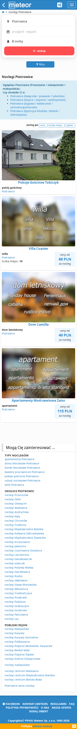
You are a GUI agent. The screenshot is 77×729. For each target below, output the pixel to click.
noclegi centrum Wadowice (22, 671)
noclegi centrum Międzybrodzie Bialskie (30, 675)
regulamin (58, 704)
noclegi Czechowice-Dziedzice (23, 550)
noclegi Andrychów (17, 512)
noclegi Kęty (12, 516)
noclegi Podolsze (15, 601)
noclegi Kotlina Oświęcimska (22, 658)
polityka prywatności (22, 707)
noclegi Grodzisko (16, 610)
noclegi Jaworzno (15, 546)
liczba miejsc (55, 125)
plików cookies (42, 726)
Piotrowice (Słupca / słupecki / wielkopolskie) (38, 100)
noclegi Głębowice (16, 580)
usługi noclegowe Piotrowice (22, 480)
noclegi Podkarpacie (17, 641)
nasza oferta (61, 707)
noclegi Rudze (13, 576)
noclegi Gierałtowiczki (18, 559)
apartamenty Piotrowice (19, 459)
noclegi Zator (13, 499)
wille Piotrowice (14, 484)
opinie (70, 125)
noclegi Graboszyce (17, 606)
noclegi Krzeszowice (17, 542)
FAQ (71, 704)
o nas (45, 707)
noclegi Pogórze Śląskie (19, 654)
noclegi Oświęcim (16, 503)
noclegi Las (12, 619)
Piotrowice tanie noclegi (20, 685)
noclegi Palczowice (16, 614)
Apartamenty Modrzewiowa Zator (38, 400)
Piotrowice (8, 191)
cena (42, 125)
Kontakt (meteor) (35, 704)
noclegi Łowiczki (15, 563)
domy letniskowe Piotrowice (22, 463)
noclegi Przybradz (16, 597)
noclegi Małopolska (17, 629)
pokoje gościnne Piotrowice (22, 476)
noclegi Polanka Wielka (19, 567)
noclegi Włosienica (16, 589)
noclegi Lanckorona (17, 554)
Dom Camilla (38, 324)
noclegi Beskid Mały (17, 650)
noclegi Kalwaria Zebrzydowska (24, 533)
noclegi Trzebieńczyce (18, 593)
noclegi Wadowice (16, 508)
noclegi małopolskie (17, 665)
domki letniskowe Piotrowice (22, 467)
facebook (12, 704)
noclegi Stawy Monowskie (21, 584)
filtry (41, 64)
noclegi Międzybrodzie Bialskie (24, 529)
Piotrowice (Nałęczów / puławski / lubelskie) (37, 96)
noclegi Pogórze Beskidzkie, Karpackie (28, 646)
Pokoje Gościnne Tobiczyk (38, 182)
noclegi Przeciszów (16, 495)
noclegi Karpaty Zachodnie (21, 637)
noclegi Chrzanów (16, 520)
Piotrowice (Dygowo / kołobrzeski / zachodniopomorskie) (31, 105)
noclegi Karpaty (14, 633)
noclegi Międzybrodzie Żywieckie (25, 537)
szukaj (41, 51)
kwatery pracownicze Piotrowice (24, 472)
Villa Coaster (38, 248)
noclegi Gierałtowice (17, 572)
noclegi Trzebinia (15, 525)
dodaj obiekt (38, 711)
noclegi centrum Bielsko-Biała (23, 679)
